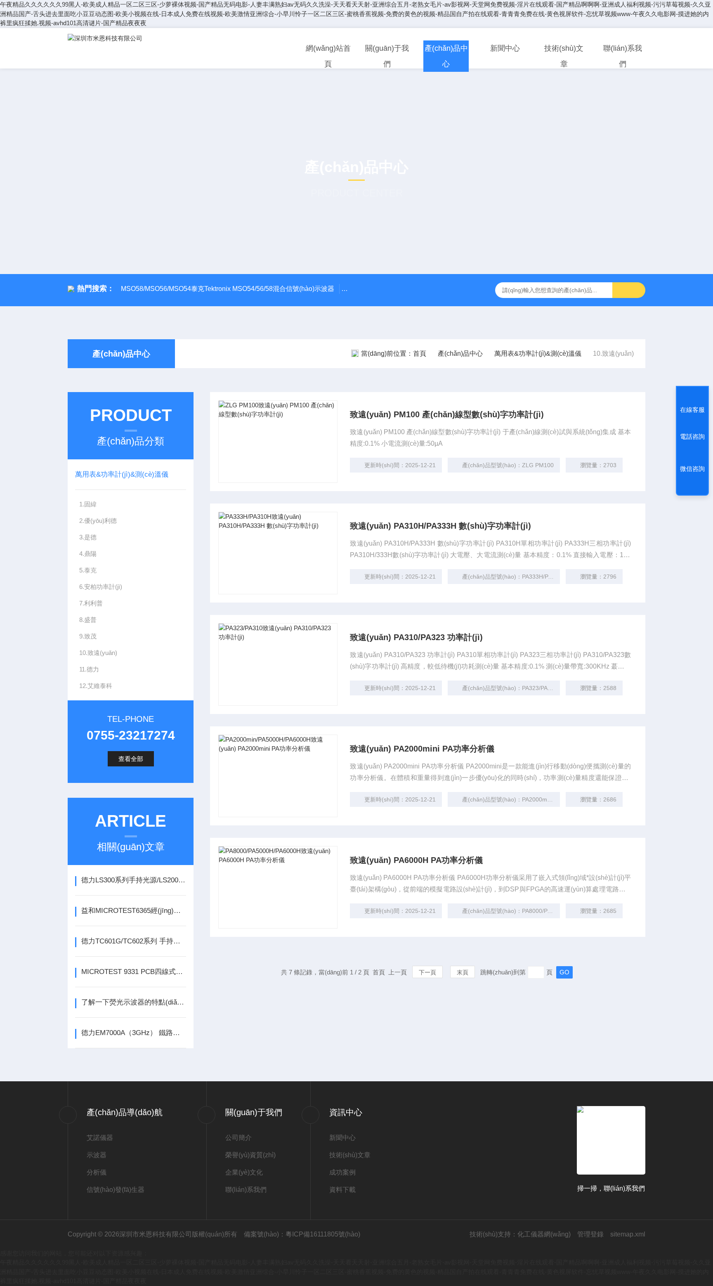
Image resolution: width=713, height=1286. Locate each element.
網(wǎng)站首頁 (328, 56)
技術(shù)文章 (563, 56)
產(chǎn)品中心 (446, 56)
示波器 (96, 1154)
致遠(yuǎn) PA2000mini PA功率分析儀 (422, 748)
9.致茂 (88, 636)
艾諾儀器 (100, 1137)
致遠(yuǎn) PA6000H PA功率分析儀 (416, 860)
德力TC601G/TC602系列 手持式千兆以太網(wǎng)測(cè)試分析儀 (133, 941)
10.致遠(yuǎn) (98, 652)
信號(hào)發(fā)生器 (115, 1189)
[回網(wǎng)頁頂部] (692, 486)
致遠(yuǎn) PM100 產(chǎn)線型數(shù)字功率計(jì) (447, 414)
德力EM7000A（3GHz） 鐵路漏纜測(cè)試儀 (133, 1033)
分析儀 (96, 1172)
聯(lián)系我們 (622, 56)
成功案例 (342, 1172)
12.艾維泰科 (95, 685)
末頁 (462, 972)
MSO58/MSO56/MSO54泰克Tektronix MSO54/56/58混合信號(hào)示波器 (227, 288)
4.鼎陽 (88, 553)
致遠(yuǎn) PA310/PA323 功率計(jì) (416, 637)
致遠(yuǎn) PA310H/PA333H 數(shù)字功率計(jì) (440, 525)
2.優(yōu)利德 (98, 520)
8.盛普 (88, 619)
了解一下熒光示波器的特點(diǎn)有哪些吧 (133, 1002)
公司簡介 (238, 1137)
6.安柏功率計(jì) (100, 586)
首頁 (419, 353)
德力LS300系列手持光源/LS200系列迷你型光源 (133, 880)
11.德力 (89, 669)
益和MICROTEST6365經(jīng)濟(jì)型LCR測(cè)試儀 (133, 911)
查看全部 (130, 758)
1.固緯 (88, 504)
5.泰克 (88, 570)
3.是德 (88, 537)
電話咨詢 (692, 436)
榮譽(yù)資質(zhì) (250, 1154)
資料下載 (342, 1189)
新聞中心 (505, 48)
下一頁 (427, 972)
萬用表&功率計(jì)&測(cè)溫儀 (537, 353)
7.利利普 (91, 603)
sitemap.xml (627, 1234)
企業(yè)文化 (244, 1172)
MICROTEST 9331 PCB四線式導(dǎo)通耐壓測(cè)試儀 (133, 972)
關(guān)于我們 (387, 56)
